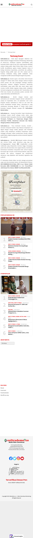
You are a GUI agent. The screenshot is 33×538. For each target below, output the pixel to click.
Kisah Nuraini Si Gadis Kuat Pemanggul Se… (16, 298)
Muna (25, 316)
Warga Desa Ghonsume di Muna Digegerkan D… (17, 320)
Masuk (2, 388)
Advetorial (11, 302)
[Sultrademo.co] (16, 4)
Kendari (18, 237)
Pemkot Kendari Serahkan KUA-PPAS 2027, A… (19, 239)
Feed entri (3, 390)
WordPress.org (5, 395)
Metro (21, 316)
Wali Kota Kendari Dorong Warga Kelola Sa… (18, 246)
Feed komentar (5, 393)
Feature (18, 296)
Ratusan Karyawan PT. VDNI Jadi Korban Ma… (17, 305)
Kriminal (18, 251)
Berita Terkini (12, 237)
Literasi (18, 324)
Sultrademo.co (5, 59)
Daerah (18, 316)
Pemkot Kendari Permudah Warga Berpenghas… (18, 267)
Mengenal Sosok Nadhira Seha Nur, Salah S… (18, 326)
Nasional (10, 309)
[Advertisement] (16, 24)
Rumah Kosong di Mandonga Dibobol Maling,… (19, 253)
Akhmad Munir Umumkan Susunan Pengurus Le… (18, 312)
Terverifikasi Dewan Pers (16, 480)
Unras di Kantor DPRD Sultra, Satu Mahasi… (18, 333)
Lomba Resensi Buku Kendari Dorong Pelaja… (19, 260)
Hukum (10, 251)
